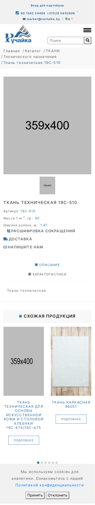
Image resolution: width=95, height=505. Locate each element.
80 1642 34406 (33, 13)
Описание (49, 265)
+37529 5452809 (61, 13)
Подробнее (16, 440)
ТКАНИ (53, 51)
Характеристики (49, 274)
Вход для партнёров (47, 5)
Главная (11, 51)
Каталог (33, 51)
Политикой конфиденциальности (49, 485)
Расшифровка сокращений (43, 231)
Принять (35, 495)
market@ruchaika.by (43, 19)
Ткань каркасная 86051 (63, 404)
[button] (38, 463)
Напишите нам (25, 247)
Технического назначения (30, 56)
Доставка (20, 239)
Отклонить (57, 495)
